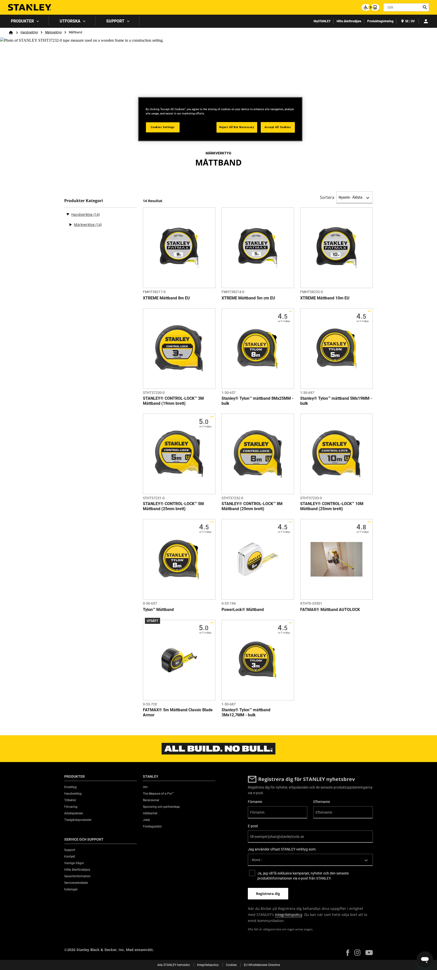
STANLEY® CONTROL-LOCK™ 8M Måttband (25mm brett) (252, 506)
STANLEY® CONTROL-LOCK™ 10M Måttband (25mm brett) (331, 506)
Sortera (327, 197)
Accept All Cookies (278, 127)
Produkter (22, 21)
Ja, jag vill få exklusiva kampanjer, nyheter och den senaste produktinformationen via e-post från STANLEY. (303, 875)
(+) (70, 224)
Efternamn (321, 802)
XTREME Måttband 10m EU (324, 298)
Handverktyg (29, 32)
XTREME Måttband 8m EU (166, 298)
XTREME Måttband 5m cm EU (248, 298)
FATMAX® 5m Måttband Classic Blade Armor (178, 712)
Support (115, 21)
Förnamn (255, 802)
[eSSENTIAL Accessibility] (370, 7)
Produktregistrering (380, 21)
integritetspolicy (288, 914)
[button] (347, 953)
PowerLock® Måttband (243, 609)
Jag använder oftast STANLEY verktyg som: (282, 849)
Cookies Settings (162, 127)
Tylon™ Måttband (158, 609)
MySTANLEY (322, 21)
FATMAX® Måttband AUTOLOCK (330, 609)
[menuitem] (24, 21)
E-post (253, 826)
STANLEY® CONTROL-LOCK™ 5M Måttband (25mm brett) (173, 506)
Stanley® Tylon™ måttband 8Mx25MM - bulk (257, 401)
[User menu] (426, 21)
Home (10, 32)
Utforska (70, 21)
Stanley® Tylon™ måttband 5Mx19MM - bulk (336, 401)
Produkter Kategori (83, 200)
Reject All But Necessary (236, 127)
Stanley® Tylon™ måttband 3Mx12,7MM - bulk (246, 712)
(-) (67, 214)
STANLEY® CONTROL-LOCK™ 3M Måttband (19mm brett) (173, 401)
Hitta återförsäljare (349, 21)
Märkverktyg (53, 32)
